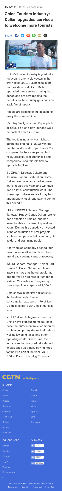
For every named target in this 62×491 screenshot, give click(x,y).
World (5, 396)
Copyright (25, 487)
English (5, 446)
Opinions (6, 412)
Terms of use (13, 487)
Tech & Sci (7, 417)
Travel (34, 390)
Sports (5, 428)
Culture (5, 422)
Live (33, 417)
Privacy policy (38, 487)
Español (6, 451)
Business (6, 406)
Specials (35, 412)
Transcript (35, 422)
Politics (5, 401)
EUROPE (6, 433)
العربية (5, 462)
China (5, 390)
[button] (10, 64)
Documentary (8, 472)
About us (51, 487)
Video (33, 406)
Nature (34, 396)
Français (6, 457)
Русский (6, 467)
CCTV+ (5, 478)
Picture (34, 401)
